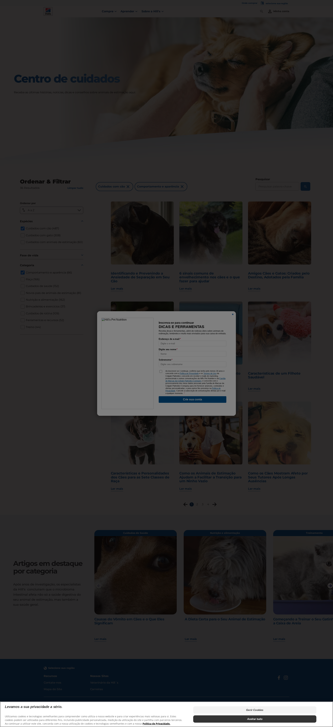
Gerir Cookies (254, 709)
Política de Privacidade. (156, 723)
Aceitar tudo (254, 718)
